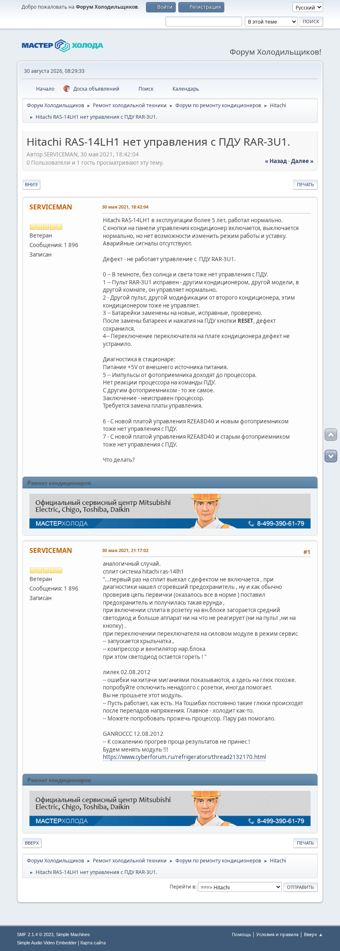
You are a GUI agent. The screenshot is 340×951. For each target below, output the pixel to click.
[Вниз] (331, 456)
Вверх (32, 843)
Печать (305, 184)
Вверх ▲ (313, 934)
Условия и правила (277, 934)
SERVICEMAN (50, 206)
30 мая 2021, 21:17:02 (125, 550)
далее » (302, 161)
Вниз (31, 184)
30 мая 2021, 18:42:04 (125, 207)
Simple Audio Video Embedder (47, 942)
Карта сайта (93, 942)
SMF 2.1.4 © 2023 (35, 934)
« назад (276, 161)
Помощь (241, 934)
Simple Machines (73, 934)
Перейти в (182, 886)
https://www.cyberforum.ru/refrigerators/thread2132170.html (184, 757)
